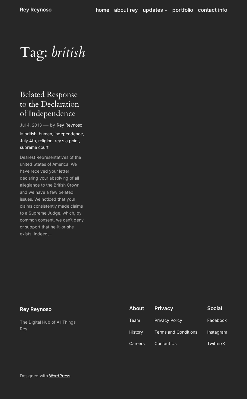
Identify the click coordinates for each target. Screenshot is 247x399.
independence (69, 133)
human (45, 133)
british (30, 133)
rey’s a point (67, 140)
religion (45, 140)
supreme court (34, 147)
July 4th (28, 140)
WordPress (59, 375)
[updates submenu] (165, 9)
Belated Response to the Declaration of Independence (49, 104)
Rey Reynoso (36, 10)
